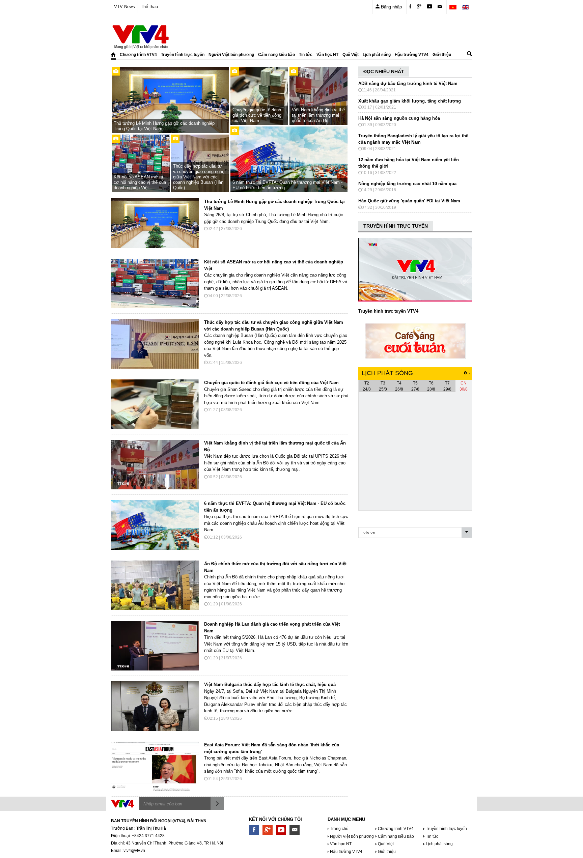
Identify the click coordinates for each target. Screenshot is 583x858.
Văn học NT (327, 54)
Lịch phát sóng (377, 54)
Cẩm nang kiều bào (276, 54)
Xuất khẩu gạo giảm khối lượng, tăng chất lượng (409, 101)
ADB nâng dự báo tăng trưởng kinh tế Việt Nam (407, 83)
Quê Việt (350, 54)
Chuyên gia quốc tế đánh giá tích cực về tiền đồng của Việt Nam (271, 382)
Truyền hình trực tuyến (182, 54)
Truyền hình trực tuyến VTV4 (388, 311)
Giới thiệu (442, 54)
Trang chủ (339, 828)
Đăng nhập (391, 6)
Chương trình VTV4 (138, 54)
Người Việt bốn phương (231, 54)
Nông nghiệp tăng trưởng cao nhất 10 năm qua (407, 183)
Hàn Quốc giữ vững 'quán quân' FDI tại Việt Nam (409, 200)
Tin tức (305, 54)
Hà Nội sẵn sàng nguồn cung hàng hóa (399, 118)
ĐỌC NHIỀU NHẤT (383, 71)
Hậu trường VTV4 (411, 54)
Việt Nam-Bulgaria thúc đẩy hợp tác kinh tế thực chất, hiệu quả (270, 684)
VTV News (124, 6)
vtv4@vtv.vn (134, 850)
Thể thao (149, 6)
